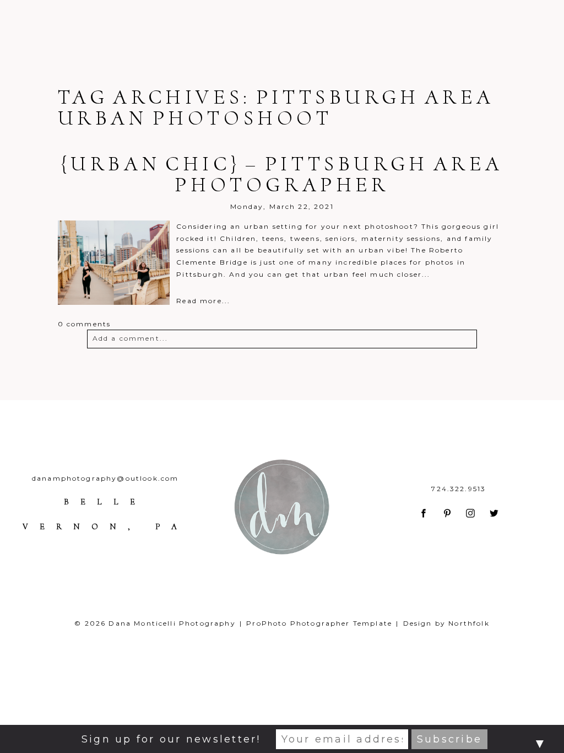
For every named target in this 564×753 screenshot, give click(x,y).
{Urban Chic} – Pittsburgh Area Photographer (282, 174)
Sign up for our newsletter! (171, 739)
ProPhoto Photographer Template (319, 623)
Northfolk (468, 623)
